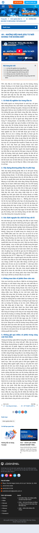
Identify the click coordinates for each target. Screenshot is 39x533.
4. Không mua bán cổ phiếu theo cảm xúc (16, 74)
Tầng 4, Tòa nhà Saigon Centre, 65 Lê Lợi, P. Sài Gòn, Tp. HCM (19, 483)
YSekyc (4, 498)
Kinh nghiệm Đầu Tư (8, 421)
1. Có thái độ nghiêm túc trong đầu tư (15, 68)
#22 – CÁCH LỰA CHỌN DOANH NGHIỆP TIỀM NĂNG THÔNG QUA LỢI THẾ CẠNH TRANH (28, 444)
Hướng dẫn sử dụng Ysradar (7, 444)
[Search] (35, 6)
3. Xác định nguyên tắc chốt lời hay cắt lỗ (16, 72)
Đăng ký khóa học (31, 2)
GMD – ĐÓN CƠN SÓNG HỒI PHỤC (27, 509)
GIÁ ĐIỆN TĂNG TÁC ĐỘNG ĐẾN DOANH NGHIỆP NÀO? (27, 498)
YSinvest (4, 503)
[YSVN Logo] (3, 2)
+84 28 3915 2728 (8, 488)
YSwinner (4, 505)
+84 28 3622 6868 (8, 485)
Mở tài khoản (18, 2)
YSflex (4, 500)
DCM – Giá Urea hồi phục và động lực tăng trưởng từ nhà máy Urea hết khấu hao (28, 504)
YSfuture (4, 508)
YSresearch (5, 513)
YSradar (4, 511)
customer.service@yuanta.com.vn (12, 491)
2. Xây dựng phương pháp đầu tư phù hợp (17, 70)
